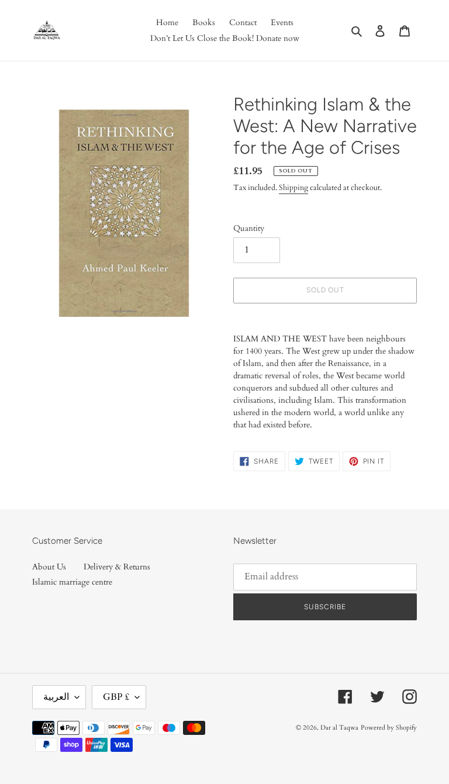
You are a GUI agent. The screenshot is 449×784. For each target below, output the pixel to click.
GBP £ (116, 696)
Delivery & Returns (117, 566)
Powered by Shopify (389, 727)
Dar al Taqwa (339, 727)
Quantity (248, 228)
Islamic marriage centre (72, 582)
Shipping (293, 187)
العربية (56, 696)
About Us (49, 566)
